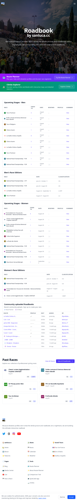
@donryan (65, 319)
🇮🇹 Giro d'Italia (58, 452)
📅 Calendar (32, 452)
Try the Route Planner (63, 78)
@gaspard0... (65, 329)
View (67, 113)
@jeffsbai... (65, 346)
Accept (71, 497)
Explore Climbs (65, 87)
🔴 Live (4, 474)
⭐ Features (6, 456)
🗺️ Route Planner (33, 466)
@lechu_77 (65, 323)
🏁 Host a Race (7, 479)
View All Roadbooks (64, 361)
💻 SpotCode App (33, 479)
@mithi (64, 336)
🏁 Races (31, 447)
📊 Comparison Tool (34, 474)
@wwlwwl (64, 340)
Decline (62, 497)
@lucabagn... (65, 343)
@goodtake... (65, 316)
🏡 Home (5, 447)
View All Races (50, 361)
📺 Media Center (8, 470)
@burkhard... (65, 326)
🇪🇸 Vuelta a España (59, 456)
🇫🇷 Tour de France (59, 447)
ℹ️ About (5, 452)
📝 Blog (5, 466)
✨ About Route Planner (36, 470)
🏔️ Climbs (31, 483)
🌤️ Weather (31, 456)
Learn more (42, 498)
